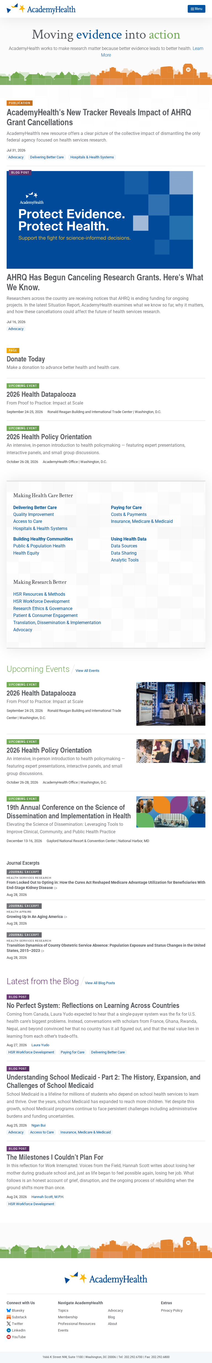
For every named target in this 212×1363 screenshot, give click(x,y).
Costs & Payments (129, 514)
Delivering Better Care (47, 157)
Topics (63, 1310)
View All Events (87, 671)
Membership (68, 1317)
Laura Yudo (40, 1045)
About (112, 1324)
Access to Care (27, 521)
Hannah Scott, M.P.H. (47, 1197)
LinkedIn (18, 1330)
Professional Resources (77, 1324)
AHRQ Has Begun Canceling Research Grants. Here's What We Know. (105, 282)
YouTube (19, 1337)
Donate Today (26, 359)
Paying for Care (126, 507)
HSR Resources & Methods (39, 594)
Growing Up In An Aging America (35, 916)
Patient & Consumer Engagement (45, 615)
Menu (198, 8)
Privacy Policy (171, 1310)
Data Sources (124, 546)
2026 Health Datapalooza (41, 394)
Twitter (17, 1324)
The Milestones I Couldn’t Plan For (55, 1157)
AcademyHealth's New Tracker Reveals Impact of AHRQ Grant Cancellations (99, 117)
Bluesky (18, 1310)
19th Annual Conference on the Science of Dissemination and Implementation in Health (69, 811)
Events (63, 1330)
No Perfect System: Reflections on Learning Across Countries (93, 1005)
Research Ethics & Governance (42, 608)
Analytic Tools (125, 560)
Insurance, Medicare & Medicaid (142, 521)
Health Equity (26, 553)
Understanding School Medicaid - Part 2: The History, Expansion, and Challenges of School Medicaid (103, 1081)
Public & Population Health (39, 546)
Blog (111, 1317)
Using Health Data (129, 539)
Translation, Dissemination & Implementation (57, 622)
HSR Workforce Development (41, 601)
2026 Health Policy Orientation (49, 436)
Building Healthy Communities (43, 539)
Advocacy (15, 157)
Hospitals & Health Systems (92, 157)
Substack (19, 1317)
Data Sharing (124, 553)
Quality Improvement (33, 514)
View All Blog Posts (100, 983)
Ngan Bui (38, 1125)
